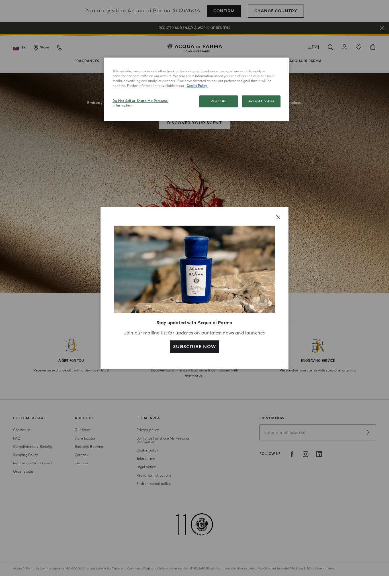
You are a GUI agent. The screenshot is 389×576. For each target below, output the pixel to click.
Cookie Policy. (197, 86)
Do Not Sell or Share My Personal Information (140, 103)
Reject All (218, 101)
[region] (196, 89)
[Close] (278, 217)
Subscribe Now (194, 347)
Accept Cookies (261, 101)
